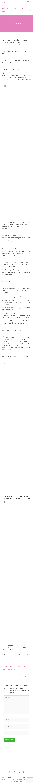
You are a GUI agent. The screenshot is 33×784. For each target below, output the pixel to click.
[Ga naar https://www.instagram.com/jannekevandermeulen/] (9, 771)
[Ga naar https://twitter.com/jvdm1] (23, 771)
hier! (10, 349)
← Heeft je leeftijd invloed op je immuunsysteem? (13, 667)
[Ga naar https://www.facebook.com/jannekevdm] (14, 771)
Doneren (4, 2)
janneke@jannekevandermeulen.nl (16, 779)
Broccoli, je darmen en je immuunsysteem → (21, 674)
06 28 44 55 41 (16, 781)
